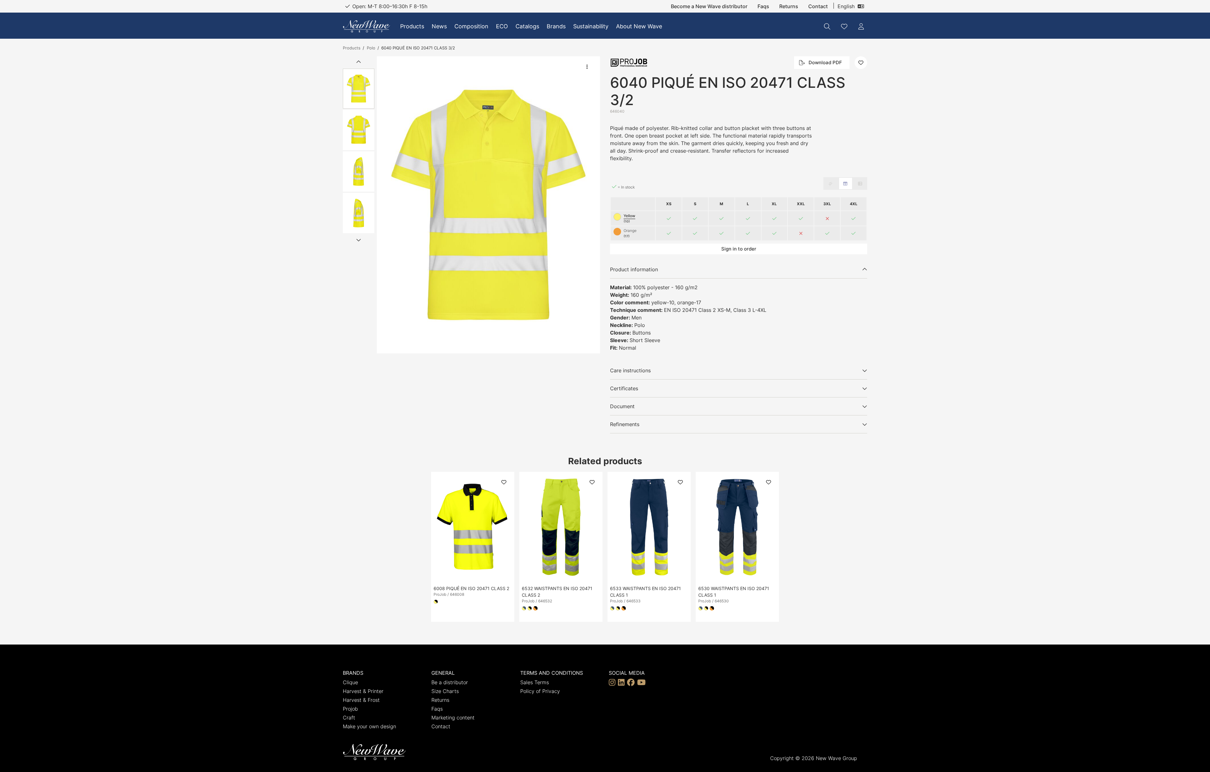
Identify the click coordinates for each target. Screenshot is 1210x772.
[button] (488, 204)
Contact (818, 6)
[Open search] (827, 26)
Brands (556, 26)
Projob (350, 709)
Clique (350, 682)
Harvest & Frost (361, 700)
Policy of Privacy (540, 691)
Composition (471, 26)
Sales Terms (534, 682)
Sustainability (590, 26)
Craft (349, 717)
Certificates (624, 388)
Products (412, 26)
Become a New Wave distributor (709, 6)
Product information (634, 269)
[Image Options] (587, 66)
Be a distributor (449, 682)
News (439, 26)
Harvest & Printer (363, 691)
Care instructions (630, 370)
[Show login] (861, 26)
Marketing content (453, 717)
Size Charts (445, 691)
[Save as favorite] (844, 26)
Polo (371, 47)
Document (622, 406)
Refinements (624, 424)
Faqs (763, 6)
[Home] (366, 26)
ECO (502, 26)
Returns (788, 6)
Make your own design (369, 726)
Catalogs (527, 26)
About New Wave (639, 26)
